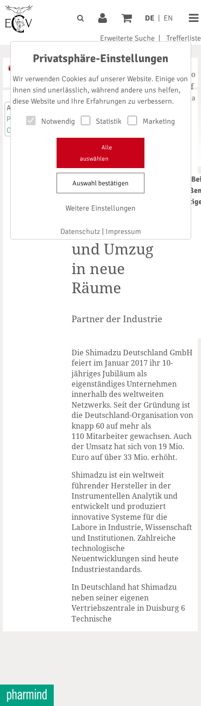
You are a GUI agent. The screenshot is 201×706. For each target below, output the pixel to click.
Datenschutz (80, 231)
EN (168, 18)
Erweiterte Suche (127, 38)
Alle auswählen (96, 153)
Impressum (123, 231)
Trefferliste (183, 38)
